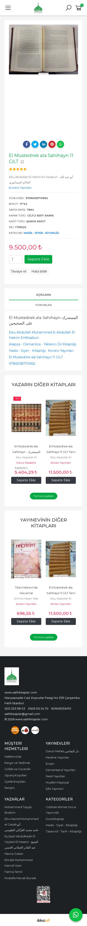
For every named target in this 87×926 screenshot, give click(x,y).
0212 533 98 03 (14, 708)
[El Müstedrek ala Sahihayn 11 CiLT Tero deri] (61, 417)
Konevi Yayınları (61, 351)
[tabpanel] (43, 49)
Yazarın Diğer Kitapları (44, 384)
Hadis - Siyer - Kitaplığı (41, 233)
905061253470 (61, 708)
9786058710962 (22, 364)
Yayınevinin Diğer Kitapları (43, 522)
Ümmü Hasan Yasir (26, 598)
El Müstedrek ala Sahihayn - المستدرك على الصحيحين (26, 452)
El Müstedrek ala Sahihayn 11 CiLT (36, 357)
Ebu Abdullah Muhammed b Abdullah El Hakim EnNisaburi (42, 335)
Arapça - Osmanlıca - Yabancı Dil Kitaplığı (42, 344)
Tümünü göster (43, 496)
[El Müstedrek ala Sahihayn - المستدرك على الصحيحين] (26, 417)
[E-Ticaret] (43, 920)
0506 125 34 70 (38, 708)
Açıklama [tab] (43, 294)
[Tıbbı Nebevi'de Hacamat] (26, 559)
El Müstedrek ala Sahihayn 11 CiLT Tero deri (61, 452)
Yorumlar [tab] (43, 305)
